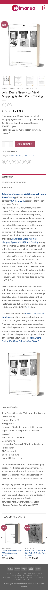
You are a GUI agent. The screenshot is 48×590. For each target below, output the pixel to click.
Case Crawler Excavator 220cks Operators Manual (12, 552)
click (28, 307)
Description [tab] (7, 177)
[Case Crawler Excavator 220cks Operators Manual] (12, 533)
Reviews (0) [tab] (7, 187)
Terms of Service (16, 576)
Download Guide (22, 580)
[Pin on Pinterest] (24, 162)
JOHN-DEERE (31, 88)
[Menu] (3, 8)
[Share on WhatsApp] (4, 162)
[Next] (42, 45)
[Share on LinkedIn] (28, 162)
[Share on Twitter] (14, 162)
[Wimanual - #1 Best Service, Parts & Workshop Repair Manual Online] (24, 8)
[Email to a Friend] (19, 162)
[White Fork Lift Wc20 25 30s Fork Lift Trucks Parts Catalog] (35, 533)
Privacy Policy (35, 574)
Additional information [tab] (14, 182)
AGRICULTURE (16, 88)
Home (5, 88)
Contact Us (21, 574)
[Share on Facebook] (9, 162)
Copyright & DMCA (36, 578)
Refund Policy (33, 576)
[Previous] (6, 45)
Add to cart (24, 144)
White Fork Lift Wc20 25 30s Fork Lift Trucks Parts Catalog (35, 552)
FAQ (33, 580)
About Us (9, 574)
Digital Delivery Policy (14, 578)
